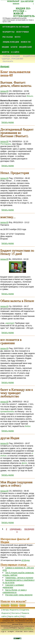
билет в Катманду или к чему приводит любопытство (16, 392)
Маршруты (8, 31)
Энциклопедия (11, 41)
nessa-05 (4, 91)
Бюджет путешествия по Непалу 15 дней (17, 252)
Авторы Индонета (10, 610)
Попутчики (22, 31)
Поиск (22, 605)
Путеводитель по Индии (16, 26)
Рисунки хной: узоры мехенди (18, 595)
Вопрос (14, 605)
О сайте (15, 52)
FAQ (22, 616)
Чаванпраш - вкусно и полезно (19, 577)
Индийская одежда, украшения (18, 57)
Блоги (14, 47)
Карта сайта (13, 616)
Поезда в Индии (11, 56)
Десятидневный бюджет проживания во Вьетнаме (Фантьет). (16, 132)
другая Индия (9, 438)
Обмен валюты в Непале (17, 301)
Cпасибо (5, 605)
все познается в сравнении (10, 341)
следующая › (16, 529)
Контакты (16, 613)
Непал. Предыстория (14, 172)
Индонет (4, 66)
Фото (17, 36)
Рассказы (8, 36)
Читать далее (7, 122)
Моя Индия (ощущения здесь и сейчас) (16, 483)
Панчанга (8, 61)
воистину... (8, 217)
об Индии (25, 560)
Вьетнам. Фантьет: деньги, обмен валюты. (16, 84)
